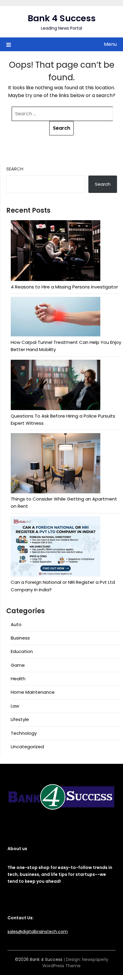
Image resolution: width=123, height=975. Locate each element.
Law (15, 706)
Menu (110, 44)
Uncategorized (27, 746)
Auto (16, 624)
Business (20, 638)
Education (22, 651)
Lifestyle (20, 719)
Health (18, 678)
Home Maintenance (33, 692)
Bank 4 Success (62, 18)
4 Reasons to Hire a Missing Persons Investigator (64, 287)
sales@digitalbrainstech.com (37, 932)
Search (14, 169)
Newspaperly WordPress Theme (75, 962)
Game (18, 665)
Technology (24, 733)
